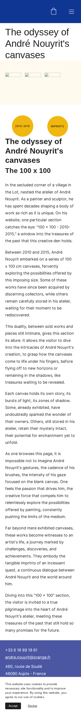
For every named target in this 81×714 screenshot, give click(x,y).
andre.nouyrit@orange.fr (28, 657)
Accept (13, 706)
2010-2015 (22, 126)
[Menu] (71, 12)
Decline (32, 706)
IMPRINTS (57, 126)
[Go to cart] (53, 12)
